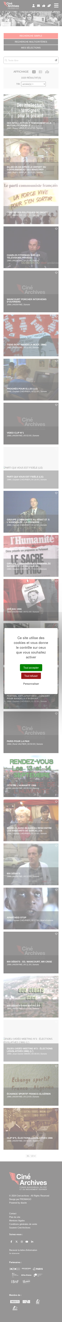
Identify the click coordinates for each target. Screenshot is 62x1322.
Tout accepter (31, 667)
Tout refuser (31, 676)
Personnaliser (31, 683)
